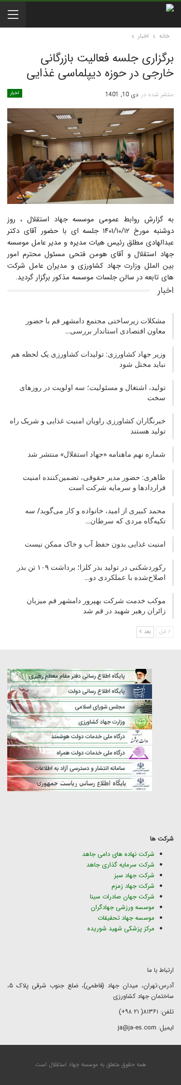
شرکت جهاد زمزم (132, 886)
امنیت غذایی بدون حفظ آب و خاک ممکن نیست (95, 544)
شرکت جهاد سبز (134, 875)
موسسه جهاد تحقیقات (125, 918)
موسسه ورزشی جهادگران (122, 907)
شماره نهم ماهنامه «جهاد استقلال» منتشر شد (97, 454)
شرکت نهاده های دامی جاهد (118, 854)
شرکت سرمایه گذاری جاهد (120, 865)
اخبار (14, 93)
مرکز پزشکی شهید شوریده (119, 929)
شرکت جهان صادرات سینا (122, 897)
